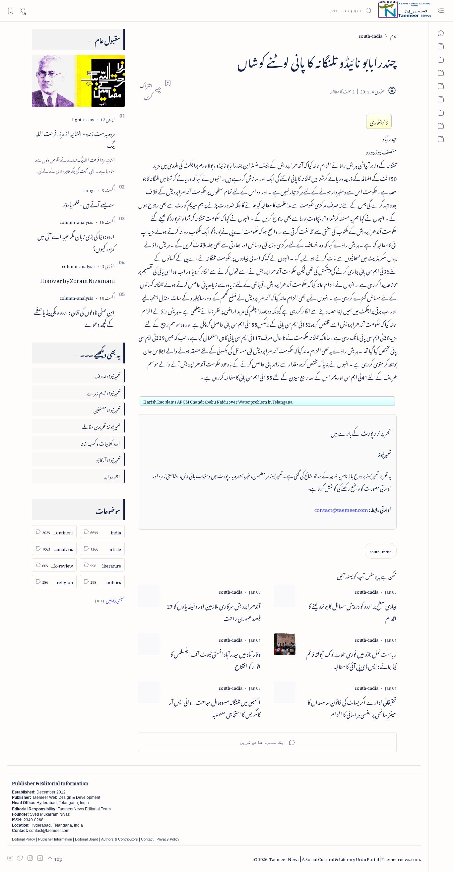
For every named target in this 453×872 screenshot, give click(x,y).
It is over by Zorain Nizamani (77, 279)
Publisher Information (55, 839)
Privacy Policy (168, 839)
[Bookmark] (10, 10)
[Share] (149, 90)
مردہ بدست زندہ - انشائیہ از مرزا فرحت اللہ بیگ (75, 139)
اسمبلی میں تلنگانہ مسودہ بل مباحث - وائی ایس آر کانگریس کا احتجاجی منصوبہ (215, 707)
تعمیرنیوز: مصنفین (107, 409)
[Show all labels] (110, 599)
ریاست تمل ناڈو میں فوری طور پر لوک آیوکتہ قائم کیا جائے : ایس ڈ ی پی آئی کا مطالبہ (351, 659)
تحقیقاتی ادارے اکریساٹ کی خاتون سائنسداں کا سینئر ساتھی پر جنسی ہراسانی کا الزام (352, 707)
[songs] (90, 189)
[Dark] (23, 11)
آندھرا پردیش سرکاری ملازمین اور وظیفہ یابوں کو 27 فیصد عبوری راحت (214, 611)
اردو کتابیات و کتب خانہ (100, 442)
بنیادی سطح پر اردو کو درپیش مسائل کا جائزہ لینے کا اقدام (352, 611)
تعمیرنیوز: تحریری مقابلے (101, 425)
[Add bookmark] (167, 83)
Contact (147, 839)
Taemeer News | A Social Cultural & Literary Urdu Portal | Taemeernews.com (344, 858)
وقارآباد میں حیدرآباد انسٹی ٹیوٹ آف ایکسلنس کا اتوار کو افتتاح (215, 659)
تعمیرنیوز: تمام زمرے (103, 392)
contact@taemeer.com (341, 508)
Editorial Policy (23, 839)
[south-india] (381, 551)
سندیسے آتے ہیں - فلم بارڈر (89, 203)
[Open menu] (440, 11)
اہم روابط (111, 476)
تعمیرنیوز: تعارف (107, 375)
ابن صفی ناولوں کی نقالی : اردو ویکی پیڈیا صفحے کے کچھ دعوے (74, 317)
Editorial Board (86, 839)
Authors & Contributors (119, 839)
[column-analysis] (76, 221)
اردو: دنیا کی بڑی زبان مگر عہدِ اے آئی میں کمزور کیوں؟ (76, 241)
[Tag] (366, 591)
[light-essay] (83, 118)
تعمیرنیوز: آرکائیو (108, 459)
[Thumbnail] (284, 596)
